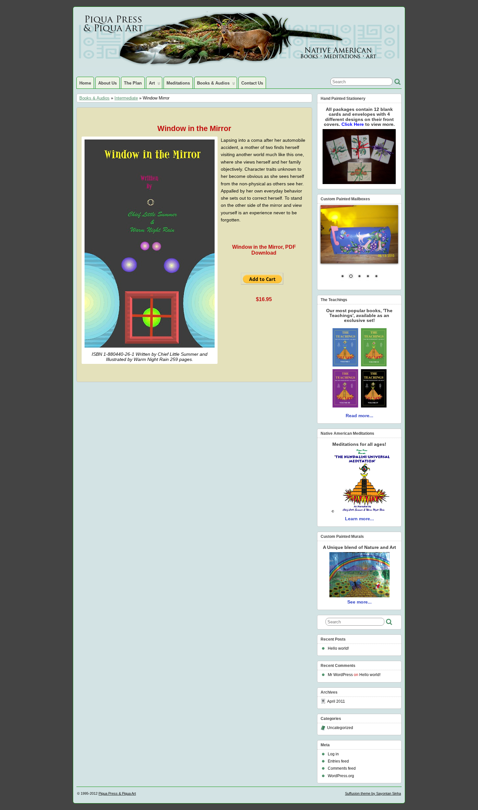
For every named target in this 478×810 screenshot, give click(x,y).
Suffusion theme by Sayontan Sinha (373, 793)
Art (152, 83)
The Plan (133, 83)
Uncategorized (340, 727)
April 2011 (336, 701)
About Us (107, 83)
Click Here (353, 124)
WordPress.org (341, 776)
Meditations (178, 83)
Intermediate (126, 98)
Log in (333, 754)
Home (85, 83)
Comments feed (342, 768)
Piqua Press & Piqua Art (117, 793)
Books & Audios (213, 83)
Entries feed (338, 761)
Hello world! (338, 648)
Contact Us (252, 83)
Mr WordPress (340, 674)
